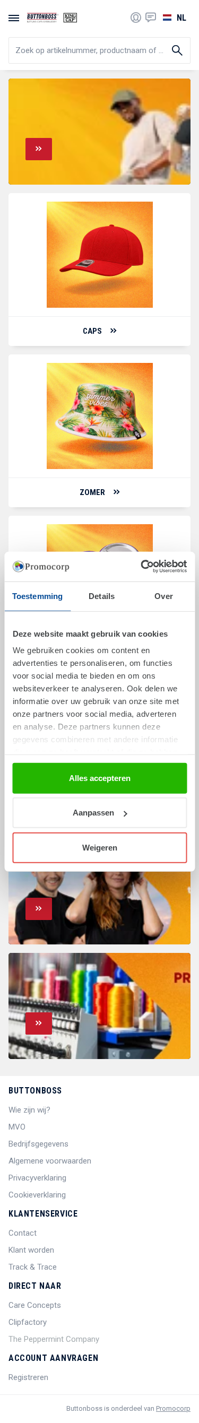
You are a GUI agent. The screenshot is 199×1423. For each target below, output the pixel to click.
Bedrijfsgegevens (38, 1144)
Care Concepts (34, 1305)
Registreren (28, 1377)
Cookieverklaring (37, 1195)
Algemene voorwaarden (49, 1161)
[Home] (52, 17)
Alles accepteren (100, 777)
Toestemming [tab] (37, 595)
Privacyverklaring (37, 1178)
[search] (99, 50)
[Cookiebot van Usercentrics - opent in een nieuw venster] (142, 567)
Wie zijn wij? (29, 1110)
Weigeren (99, 847)
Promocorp (173, 1408)
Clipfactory (27, 1322)
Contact (22, 1233)
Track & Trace (32, 1267)
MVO (16, 1127)
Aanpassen (93, 812)
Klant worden (31, 1250)
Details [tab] (102, 595)
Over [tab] (163, 595)
